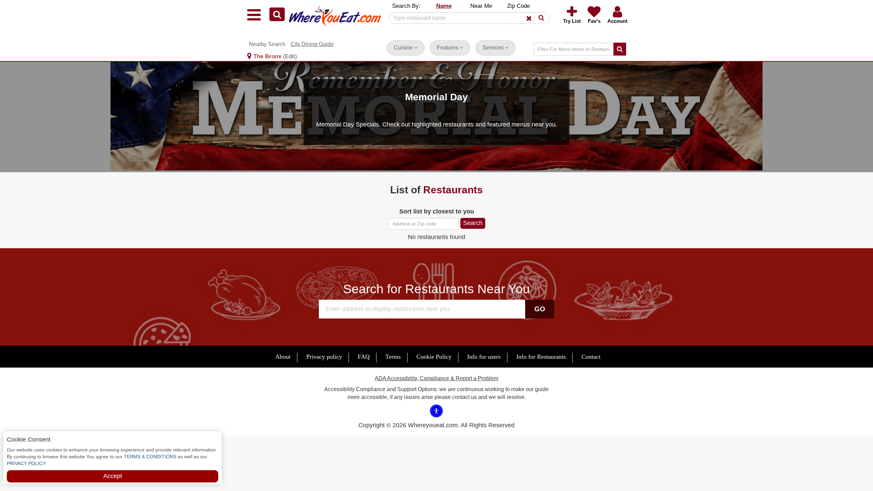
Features (448, 47)
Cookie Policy (434, 356)
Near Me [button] (481, 6)
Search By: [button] (406, 6)
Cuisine (404, 47)
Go (539, 309)
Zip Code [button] (518, 6)
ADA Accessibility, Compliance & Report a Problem (436, 378)
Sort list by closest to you (436, 211)
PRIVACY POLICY (26, 463)
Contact (591, 356)
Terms (393, 356)
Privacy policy (324, 356)
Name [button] (444, 6)
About (283, 356)
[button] (277, 14)
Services (494, 47)
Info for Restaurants (541, 356)
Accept (112, 476)
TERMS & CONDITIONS (149, 456)
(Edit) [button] (290, 56)
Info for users (484, 356)
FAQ (364, 356)
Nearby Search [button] (267, 44)
